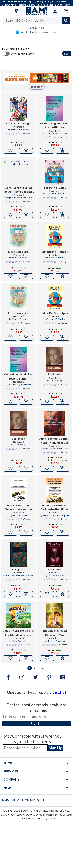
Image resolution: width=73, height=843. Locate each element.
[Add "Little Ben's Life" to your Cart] (26, 276)
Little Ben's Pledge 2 (55, 251)
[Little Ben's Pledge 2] (55, 236)
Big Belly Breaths (55, 187)
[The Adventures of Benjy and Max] (55, 615)
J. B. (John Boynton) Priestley (19, 575)
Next (41, 668)
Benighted (55, 374)
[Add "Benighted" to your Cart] (62, 402)
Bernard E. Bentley (20, 129)
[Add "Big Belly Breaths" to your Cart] (62, 215)
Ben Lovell (62, 133)
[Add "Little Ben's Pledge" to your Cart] (26, 151)
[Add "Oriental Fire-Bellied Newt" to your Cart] (26, 215)
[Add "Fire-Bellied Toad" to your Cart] (26, 533)
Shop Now (37, 86)
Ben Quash (64, 448)
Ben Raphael (48, 515)
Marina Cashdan (50, 448)
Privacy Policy (46, 818)
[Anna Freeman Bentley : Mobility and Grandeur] (54, 423)
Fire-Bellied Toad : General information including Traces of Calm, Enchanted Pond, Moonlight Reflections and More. (18, 507)
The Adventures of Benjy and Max (54, 632)
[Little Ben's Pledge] (18, 108)
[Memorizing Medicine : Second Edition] (54, 108)
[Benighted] (55, 359)
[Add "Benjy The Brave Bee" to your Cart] (26, 658)
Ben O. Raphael (19, 515)
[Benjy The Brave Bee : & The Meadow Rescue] (18, 615)
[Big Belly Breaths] (54, 172)
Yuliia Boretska (20, 641)
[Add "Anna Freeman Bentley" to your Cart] (62, 469)
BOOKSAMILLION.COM (16, 814)
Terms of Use (63, 814)
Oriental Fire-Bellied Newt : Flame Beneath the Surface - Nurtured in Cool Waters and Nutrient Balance (18, 189)
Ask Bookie (27, 32)
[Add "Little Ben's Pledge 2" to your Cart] (62, 276)
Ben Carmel (26, 197)
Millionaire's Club (46, 32)
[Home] (36, 11)
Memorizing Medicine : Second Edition (55, 125)
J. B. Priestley (56, 380)
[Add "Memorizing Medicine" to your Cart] (62, 151)
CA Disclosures (27, 818)
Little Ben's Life (18, 251)
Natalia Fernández (53, 193)
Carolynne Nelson (56, 575)
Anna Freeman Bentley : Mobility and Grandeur (54, 440)
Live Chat (57, 692)
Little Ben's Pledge (18, 123)
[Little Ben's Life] (18, 236)
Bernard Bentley (19, 257)
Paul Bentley (51, 133)
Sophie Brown (13, 197)
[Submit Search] (66, 20)
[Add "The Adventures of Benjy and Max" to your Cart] (62, 658)
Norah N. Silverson (56, 641)
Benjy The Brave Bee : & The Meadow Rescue (18, 632)
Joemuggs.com (43, 814)
